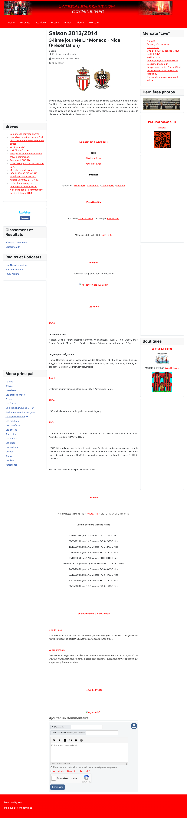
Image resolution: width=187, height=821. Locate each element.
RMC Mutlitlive (93, 158)
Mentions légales (13, 802)
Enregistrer (57, 787)
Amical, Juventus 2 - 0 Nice (24, 179)
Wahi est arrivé (17, 147)
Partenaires (11, 464)
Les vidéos (11, 438)
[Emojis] (76, 740)
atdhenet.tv (93, 185)
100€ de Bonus (85, 218)
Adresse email (68, 732)
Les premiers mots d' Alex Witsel (164, 67)
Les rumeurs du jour (157, 64)
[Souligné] (65, 740)
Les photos (11, 429)
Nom (58, 727)
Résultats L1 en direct (16, 242)
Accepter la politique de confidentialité (71, 771)
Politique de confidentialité (18, 807)
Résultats (25, 22)
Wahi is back (153, 57)
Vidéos (80, 22)
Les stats (10, 442)
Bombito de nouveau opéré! (24, 134)
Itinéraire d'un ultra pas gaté (20, 412)
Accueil (11, 22)
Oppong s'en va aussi (158, 44)
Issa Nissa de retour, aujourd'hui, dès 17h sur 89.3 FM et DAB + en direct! (27, 140)
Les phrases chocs (15, 394)
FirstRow (120, 185)
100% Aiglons (12, 273)
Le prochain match (15, 416)
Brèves (8, 386)
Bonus (8, 456)
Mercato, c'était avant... (22, 170)
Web (113, 218)
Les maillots (11, 447)
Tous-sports (107, 185)
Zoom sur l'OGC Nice (21, 160)
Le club (9, 381)
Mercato (94, 22)
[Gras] (54, 740)
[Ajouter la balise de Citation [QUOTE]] (70, 740)
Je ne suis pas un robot (67, 778)
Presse (55, 22)
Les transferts (12, 425)
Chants (9, 451)
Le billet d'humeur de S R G (19, 407)
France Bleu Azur (14, 269)
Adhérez (162, 127)
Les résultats (12, 421)
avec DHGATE (172, 368)
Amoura (151, 41)
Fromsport (79, 185)
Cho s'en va (153, 47)
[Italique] (59, 740)
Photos (68, 22)
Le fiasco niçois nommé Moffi (162, 60)
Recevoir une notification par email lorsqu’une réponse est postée (85, 767)
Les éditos (10, 403)
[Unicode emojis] (81, 740)
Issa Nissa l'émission (16, 265)
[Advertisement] (25, 77)
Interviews (40, 22)
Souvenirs (10, 434)
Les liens (9, 460)
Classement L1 (12, 246)
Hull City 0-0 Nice (19, 150)
